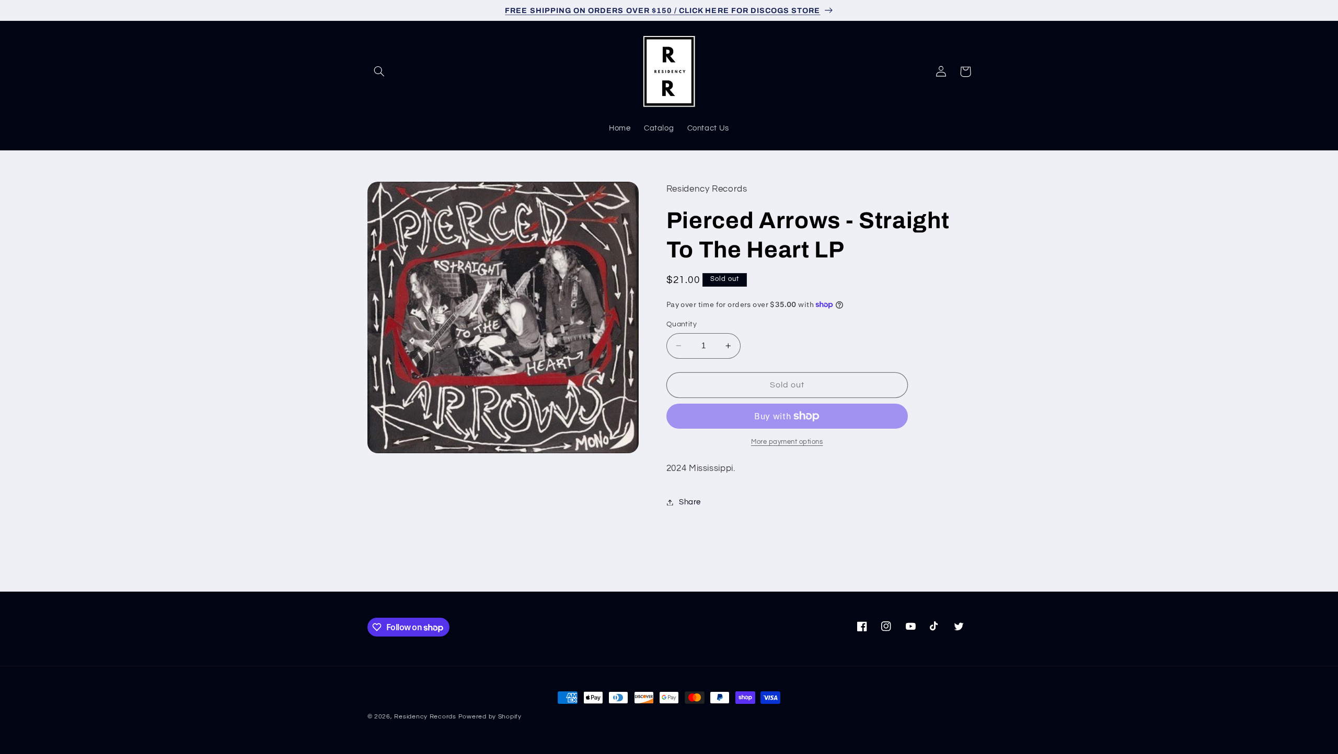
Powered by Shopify (490, 717)
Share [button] (690, 502)
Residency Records (425, 717)
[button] (379, 72)
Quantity (681, 324)
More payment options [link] (787, 442)
